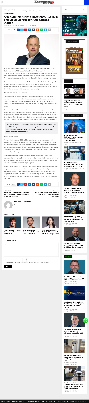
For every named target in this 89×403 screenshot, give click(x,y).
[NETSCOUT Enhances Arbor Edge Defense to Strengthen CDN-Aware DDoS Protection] (74, 267)
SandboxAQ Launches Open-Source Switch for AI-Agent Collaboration (31, 231)
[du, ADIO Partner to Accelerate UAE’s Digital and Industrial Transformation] (74, 153)
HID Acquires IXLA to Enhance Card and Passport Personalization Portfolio (47, 194)
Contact (45, 401)
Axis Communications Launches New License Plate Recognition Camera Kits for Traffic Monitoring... (74, 385)
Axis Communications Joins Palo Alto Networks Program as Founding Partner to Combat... (74, 304)
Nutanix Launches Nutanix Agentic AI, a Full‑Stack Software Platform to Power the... (74, 191)
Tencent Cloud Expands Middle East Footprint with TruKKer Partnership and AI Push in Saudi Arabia (50, 232)
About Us (65, 401)
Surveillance (10, 13)
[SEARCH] (83, 10)
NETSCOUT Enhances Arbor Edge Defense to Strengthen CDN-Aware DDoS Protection (74, 278)
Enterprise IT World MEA (11, 25)
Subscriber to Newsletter (78, 401)
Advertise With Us (55, 401)
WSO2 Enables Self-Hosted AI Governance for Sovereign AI (12, 231)
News (5, 13)
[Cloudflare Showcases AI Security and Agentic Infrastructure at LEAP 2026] (74, 320)
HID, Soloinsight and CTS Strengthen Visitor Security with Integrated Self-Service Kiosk (74, 358)
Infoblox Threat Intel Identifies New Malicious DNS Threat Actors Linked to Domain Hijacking (16, 194)
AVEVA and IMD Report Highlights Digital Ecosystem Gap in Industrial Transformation (74, 137)
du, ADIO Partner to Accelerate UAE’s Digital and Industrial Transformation (73, 164)
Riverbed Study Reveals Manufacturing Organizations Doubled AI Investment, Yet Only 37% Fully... (74, 218)
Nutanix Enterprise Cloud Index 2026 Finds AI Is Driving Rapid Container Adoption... (74, 245)
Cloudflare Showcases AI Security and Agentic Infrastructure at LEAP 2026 (73, 331)
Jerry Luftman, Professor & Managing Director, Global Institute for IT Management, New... (74, 103)
